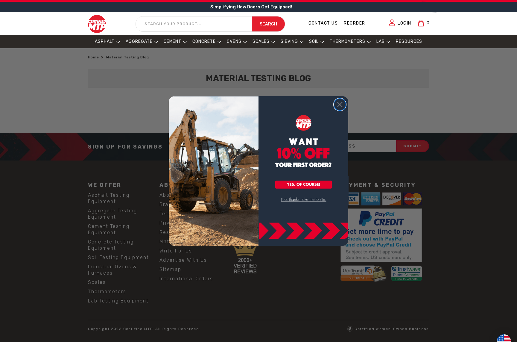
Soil (314, 41)
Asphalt (105, 41)
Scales (261, 41)
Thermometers (347, 41)
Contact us (323, 23)
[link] (303, 199)
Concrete (204, 41)
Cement (172, 41)
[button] (303, 185)
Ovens (234, 41)
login (404, 23)
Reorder (354, 23)
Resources (409, 41)
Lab (380, 41)
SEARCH (268, 24)
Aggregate (139, 41)
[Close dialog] (340, 105)
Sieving (289, 41)
